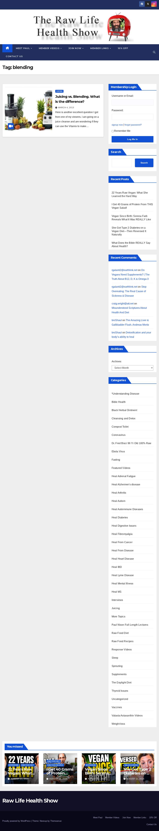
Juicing (59, 91)
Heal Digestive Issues (124, 525)
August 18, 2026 (58, 779)
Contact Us (14, 56)
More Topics (118, 616)
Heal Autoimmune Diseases (127, 509)
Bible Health (119, 402)
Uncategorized (120, 699)
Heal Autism (118, 501)
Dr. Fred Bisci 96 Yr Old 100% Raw (131, 443)
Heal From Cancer (122, 542)
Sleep (115, 657)
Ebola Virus (118, 451)
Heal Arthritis (119, 492)
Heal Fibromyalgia (122, 534)
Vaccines (117, 707)
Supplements (119, 674)
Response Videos (122, 649)
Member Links (99, 48)
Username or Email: (123, 96)
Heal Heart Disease (123, 558)
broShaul (117, 320)
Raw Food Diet (120, 633)
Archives (116, 361)
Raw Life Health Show (16, 26)
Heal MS (116, 591)
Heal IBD (117, 567)
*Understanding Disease (125, 393)
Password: (117, 110)
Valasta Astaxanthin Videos (127, 715)
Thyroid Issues (120, 690)
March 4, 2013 (66, 108)
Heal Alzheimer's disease (126, 484)
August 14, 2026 (97, 779)
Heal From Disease (123, 550)
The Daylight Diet (121, 682)
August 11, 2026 (135, 779)
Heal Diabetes (120, 517)
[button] (154, 52)
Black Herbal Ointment (124, 410)
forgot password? (133, 124)
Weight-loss (118, 723)
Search (116, 152)
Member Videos (49, 48)
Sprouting (117, 666)
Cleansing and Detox (124, 418)
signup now (117, 124)
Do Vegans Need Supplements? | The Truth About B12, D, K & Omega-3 (131, 274)
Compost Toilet (120, 426)
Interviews (117, 600)
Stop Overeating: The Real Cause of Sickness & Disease (129, 291)
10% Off (123, 48)
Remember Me (122, 131)
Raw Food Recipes (122, 641)
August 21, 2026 (20, 779)
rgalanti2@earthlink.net (124, 270)
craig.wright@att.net (123, 303)
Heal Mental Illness (122, 583)
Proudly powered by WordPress (16, 821)
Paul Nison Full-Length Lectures (130, 624)
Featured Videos (121, 468)
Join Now (75, 48)
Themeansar (55, 821)
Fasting (116, 459)
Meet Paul (23, 48)
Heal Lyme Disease (123, 575)
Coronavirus (118, 435)
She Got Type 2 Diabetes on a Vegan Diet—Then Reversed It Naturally (129, 231)
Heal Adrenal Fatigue (124, 476)
